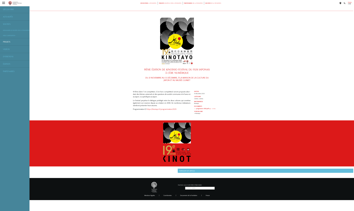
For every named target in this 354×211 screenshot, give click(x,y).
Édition (6, 64)
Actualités (8, 16)
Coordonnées (167, 195)
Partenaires (8, 71)
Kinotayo (196, 103)
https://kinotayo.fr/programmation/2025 (161, 109)
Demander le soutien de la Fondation (16, 30)
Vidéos (6, 49)
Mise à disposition (9, 35)
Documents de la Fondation (188, 195)
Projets (6, 42)
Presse (208, 195)
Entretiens (8, 56)
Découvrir (8, 9)
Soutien (7, 24)
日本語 (349, 3)
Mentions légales (149, 195)
